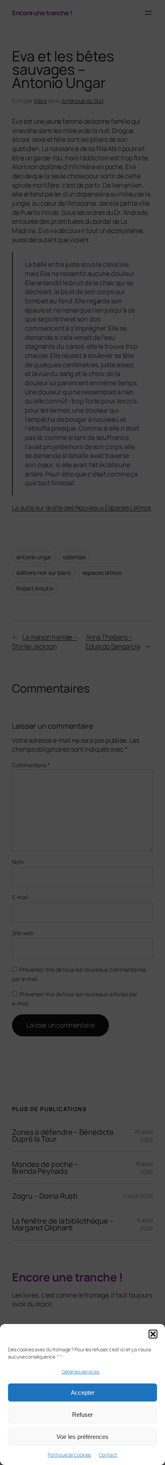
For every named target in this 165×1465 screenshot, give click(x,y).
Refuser (82, 1414)
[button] (153, 1334)
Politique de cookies (69, 1454)
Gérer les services (80, 1371)
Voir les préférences (82, 1436)
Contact (108, 1454)
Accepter (83, 1392)
